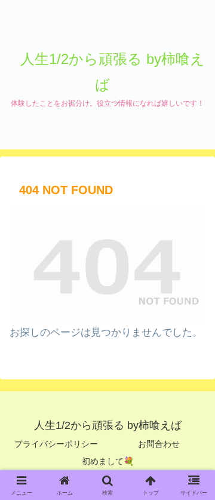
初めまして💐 (108, 461)
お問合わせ (159, 444)
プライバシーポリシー (56, 444)
